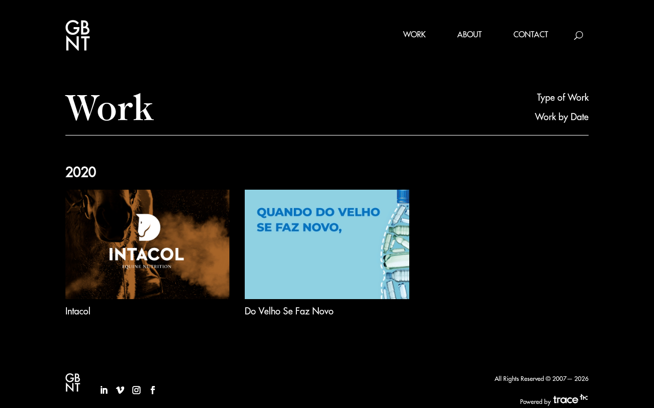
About (469, 35)
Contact (530, 35)
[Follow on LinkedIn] (104, 390)
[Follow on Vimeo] (120, 390)
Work (414, 35)
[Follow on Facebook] (153, 390)
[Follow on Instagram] (136, 390)
